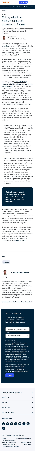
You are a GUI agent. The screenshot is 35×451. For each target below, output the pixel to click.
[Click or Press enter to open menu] (30, 2)
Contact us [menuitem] (23, 2)
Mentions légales (26, 442)
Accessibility (27, 444)
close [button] (32, 7)
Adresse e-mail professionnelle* (17, 330)
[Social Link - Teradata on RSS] (3, 428)
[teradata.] (6, 2)
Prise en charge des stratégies (10, 446)
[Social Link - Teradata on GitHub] (7, 423)
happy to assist (20, 240)
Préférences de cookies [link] (9, 442)
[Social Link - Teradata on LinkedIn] (3, 423)
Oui (9, 341)
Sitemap (4, 438)
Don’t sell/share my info (8, 440)
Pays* (8, 332)
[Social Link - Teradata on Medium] (11, 423)
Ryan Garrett (11, 37)
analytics (5, 46)
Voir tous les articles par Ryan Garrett (16, 302)
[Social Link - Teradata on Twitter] (15, 423)
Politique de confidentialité (23, 438)
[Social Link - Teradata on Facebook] (23, 423)
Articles (6, 262)
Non (15, 341)
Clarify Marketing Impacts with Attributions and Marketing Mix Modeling (17, 84)
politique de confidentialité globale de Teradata (16, 370)
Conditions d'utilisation (8, 444)
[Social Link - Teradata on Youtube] (19, 423)
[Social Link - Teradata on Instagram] (28, 423)
